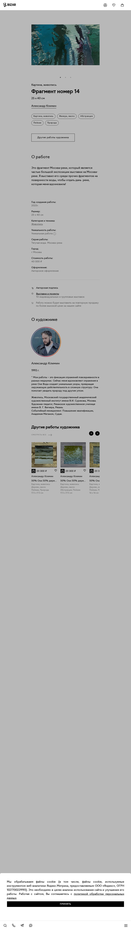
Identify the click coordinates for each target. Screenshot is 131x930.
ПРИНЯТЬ (65, 904)
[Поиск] (5, 925)
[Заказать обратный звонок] (13, 925)
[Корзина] (122, 5)
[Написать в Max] (30, 925)
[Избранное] (113, 5)
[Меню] (126, 925)
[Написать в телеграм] (22, 925)
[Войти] (105, 5)
